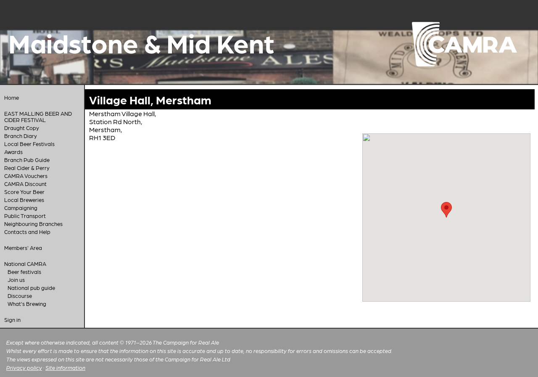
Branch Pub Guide (27, 160)
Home (11, 97)
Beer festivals (24, 271)
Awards (13, 152)
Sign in (12, 319)
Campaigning (20, 207)
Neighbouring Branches (33, 223)
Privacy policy (24, 367)
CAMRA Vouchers (25, 176)
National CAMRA (25, 263)
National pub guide (31, 287)
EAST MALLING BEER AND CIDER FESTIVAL (38, 116)
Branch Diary (20, 136)
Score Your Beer (24, 191)
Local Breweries (24, 199)
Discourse (20, 295)
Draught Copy (21, 128)
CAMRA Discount (25, 184)
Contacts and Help (27, 231)
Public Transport (25, 215)
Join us (16, 279)
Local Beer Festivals (29, 144)
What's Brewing (27, 303)
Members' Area (23, 247)
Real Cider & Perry (27, 168)
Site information (65, 367)
